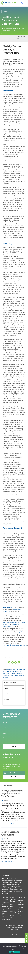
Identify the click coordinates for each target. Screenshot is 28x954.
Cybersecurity (6, 909)
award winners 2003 (12, 669)
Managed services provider (11, 622)
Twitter (13, 934)
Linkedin (9, 662)
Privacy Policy (14, 929)
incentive (12, 673)
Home (5, 37)
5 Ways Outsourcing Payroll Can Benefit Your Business (12, 794)
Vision (11, 904)
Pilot (11, 906)
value (11, 675)
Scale (11, 909)
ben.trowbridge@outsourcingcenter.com (15, 645)
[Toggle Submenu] (23, 683)
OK (10, 951)
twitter (12, 662)
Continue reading (6, 823)
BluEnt (20, 927)
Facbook (15, 662)
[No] (26, 948)
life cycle (19, 673)
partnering (6, 675)
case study (6, 673)
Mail (19, 662)
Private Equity (6, 919)
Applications (5, 902)
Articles (5, 11)
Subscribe (14, 777)
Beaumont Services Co (16, 671)
